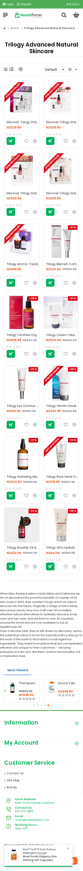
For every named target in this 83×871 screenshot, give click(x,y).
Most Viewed (17, 670)
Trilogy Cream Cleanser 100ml (62, 335)
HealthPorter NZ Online (36, 849)
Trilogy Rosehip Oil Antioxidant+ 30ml (23, 547)
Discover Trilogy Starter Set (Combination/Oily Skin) (62, 122)
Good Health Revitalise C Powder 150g (67, 683)
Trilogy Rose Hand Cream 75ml (62, 477)
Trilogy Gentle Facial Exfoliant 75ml (62, 406)
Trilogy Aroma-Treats (23, 264)
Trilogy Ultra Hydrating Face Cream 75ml (62, 547)
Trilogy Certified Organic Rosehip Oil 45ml (23, 335)
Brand (15, 28)
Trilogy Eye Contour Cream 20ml (23, 406)
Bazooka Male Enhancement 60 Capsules (28, 683)
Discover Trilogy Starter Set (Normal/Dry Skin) (23, 193)
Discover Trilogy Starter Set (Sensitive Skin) (62, 193)
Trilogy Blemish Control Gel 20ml (62, 264)
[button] (5, 690)
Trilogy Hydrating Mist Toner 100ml (23, 477)
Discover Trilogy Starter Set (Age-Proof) (23, 122)
